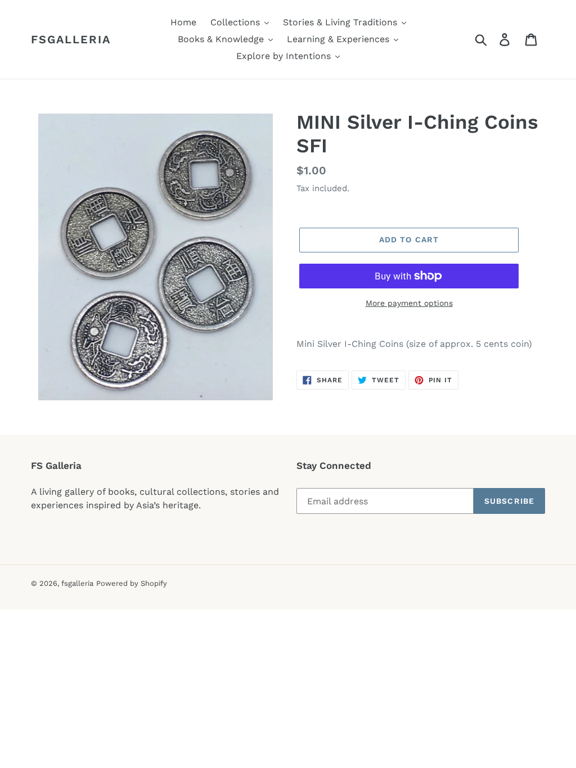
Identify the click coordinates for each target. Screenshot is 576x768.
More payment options (409, 303)
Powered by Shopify (131, 583)
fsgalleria (71, 39)
